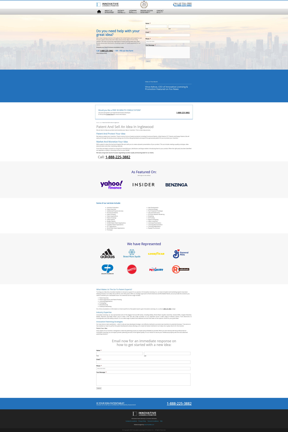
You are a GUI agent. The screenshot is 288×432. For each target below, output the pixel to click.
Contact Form (110, 114)
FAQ (161, 421)
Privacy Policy (142, 421)
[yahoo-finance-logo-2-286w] (111, 185)
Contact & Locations (131, 421)
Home (97, 122)
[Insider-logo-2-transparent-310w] (144, 185)
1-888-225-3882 (183, 5)
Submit (148, 61)
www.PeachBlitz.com (149, 424)
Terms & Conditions (153, 421)
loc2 (101, 122)
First (147, 28)
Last (169, 28)
